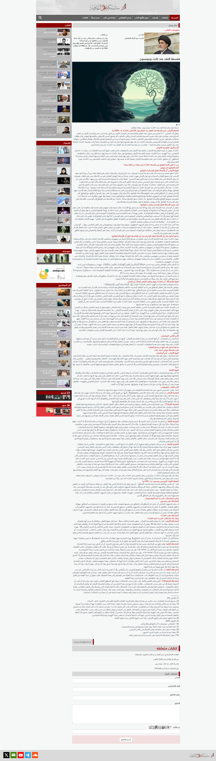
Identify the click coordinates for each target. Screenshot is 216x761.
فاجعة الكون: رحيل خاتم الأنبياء (48, 148)
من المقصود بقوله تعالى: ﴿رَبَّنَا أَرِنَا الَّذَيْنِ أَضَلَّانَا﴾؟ (47, 73)
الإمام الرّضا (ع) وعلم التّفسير (49, 96)
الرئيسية (174, 17)
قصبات (155, 17)
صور (64, 405)
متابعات (165, 17)
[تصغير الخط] (179, 124)
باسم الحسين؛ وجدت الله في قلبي (48, 179)
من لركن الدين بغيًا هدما (48, 227)
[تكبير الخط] (177, 124)
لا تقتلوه (53, 188)
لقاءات (85, 17)
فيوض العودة (51, 168)
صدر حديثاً (95, 17)
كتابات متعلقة (167, 648)
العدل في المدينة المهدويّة (47, 106)
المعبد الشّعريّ (51, 207)
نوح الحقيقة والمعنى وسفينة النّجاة (49, 50)
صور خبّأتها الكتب (141, 17)
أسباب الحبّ (52, 198)
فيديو (63, 393)
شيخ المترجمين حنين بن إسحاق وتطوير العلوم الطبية (48, 85)
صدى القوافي (125, 17)
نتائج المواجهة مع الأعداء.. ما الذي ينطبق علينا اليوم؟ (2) (47, 129)
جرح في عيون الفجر (50, 217)
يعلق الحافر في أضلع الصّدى (49, 159)
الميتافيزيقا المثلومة (49, 39)
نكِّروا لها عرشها (51, 29)
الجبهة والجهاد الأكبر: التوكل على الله (47, 118)
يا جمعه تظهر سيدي (49, 236)
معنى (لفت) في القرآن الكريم (48, 62)
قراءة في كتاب (109, 17)
